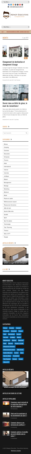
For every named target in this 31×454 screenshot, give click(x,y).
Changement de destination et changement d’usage (14, 63)
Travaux (6, 230)
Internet (6, 170)
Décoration (7, 154)
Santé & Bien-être (9, 211)
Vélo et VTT (7, 234)
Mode (5, 195)
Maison (6, 179)
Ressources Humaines (10, 205)
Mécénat (6, 192)
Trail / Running (8, 227)
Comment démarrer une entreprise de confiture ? (18, 423)
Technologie (7, 224)
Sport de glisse (8, 221)
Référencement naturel (10, 202)
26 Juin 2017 (11, 80)
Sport (5, 217)
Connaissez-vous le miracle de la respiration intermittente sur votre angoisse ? (19, 404)
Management (7, 182)
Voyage (6, 237)
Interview (6, 173)
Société (6, 214)
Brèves (6, 144)
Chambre (6, 150)
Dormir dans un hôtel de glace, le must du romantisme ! (15, 104)
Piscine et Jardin (8, 198)
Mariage (6, 186)
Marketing (6, 189)
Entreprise (6, 157)
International (7, 166)
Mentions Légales (16, 450)
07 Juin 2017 (11, 119)
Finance (6, 160)
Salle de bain (7, 208)
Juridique (6, 176)
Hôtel (5, 163)
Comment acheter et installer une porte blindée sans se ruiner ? (19, 434)
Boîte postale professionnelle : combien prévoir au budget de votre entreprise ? (15, 262)
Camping (6, 147)
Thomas (18, 80)
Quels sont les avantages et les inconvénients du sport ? (19, 414)
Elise (17, 119)
